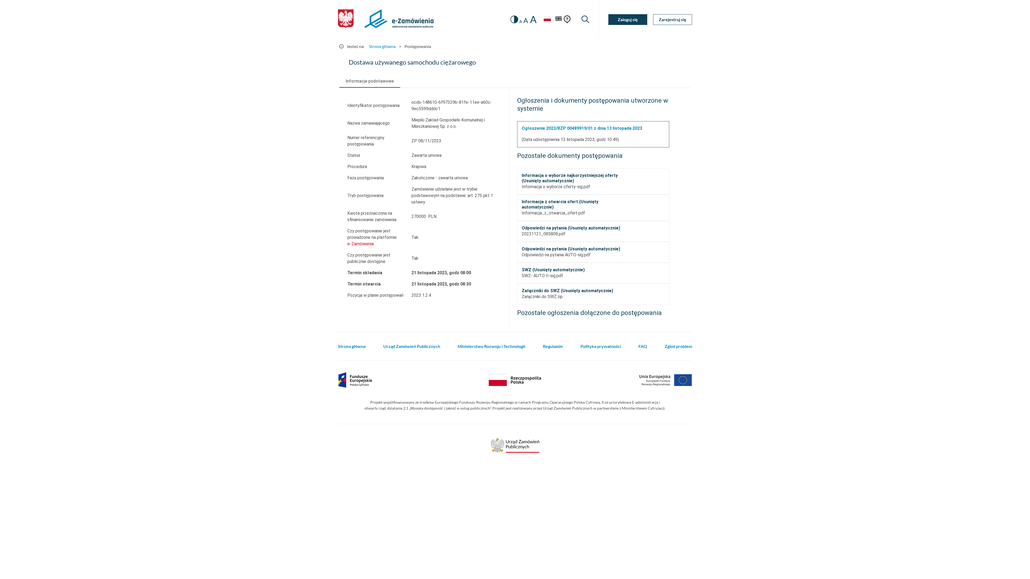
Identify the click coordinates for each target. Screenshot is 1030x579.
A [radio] (520, 21)
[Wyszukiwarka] (585, 19)
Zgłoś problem (678, 346)
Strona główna (382, 46)
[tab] (369, 81)
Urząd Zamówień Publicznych (411, 346)
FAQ (642, 346)
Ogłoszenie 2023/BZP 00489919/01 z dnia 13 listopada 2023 (582, 128)
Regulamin (553, 346)
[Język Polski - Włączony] (547, 19)
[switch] (514, 19)
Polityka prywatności (600, 346)
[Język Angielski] (558, 19)
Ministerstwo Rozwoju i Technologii (491, 346)
